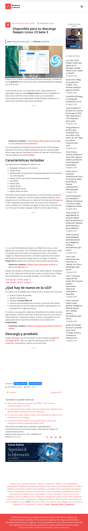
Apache (32, 484)
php (59, 486)
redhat (58, 484)
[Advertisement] (34, 122)
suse (54, 486)
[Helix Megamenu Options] (82, 6)
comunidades (19, 491)
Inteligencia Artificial (46, 499)
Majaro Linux (68, 502)
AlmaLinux (40, 496)
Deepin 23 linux (20, 383)
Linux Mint (57, 494)
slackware (56, 491)
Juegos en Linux (18, 502)
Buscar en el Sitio (26, 527)
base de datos (68, 486)
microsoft (41, 486)
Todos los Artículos (60, 527)
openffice (66, 491)
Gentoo (78, 502)
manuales (32, 486)
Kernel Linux (56, 502)
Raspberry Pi (18, 504)
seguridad (72, 484)
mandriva (49, 484)
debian (40, 484)
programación (12, 486)
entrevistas (20, 489)
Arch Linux (44, 502)
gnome (25, 484)
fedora (29, 489)
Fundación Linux (27, 496)
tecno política (15, 494)
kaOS (59, 496)
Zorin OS (35, 502)
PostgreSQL (31, 499)
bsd (35, 489)
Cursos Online (18, 499)
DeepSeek (69, 504)
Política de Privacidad (43, 527)
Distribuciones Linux (25, 23)
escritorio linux (35, 383)
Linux (48, 494)
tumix (48, 491)
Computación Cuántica (34, 504)
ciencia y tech (39, 491)
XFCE (71, 496)
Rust (17, 496)
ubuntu (29, 491)
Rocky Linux (15, 484)
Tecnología (40, 494)
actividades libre (53, 489)
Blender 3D (50, 496)
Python (23, 486)
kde (48, 486)
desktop (42, 489)
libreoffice (75, 491)
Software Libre (28, 494)
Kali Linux (67, 494)
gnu (64, 484)
